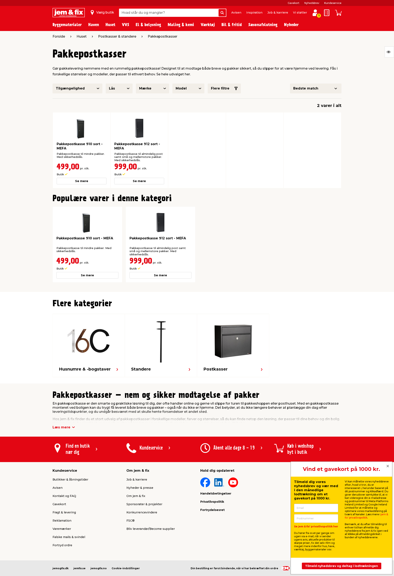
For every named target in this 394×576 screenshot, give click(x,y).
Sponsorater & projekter (144, 504)
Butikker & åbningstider (70, 479)
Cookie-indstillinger (126, 568)
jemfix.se (79, 568)
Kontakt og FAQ (64, 496)
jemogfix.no (98, 568)
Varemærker (62, 529)
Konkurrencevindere (141, 512)
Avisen (236, 12)
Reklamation (62, 520)
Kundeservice (332, 3)
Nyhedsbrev (311, 3)
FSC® (130, 520)
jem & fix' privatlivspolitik (366, 516)
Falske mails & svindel (69, 537)
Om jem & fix (135, 496)
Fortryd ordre (62, 545)
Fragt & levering (64, 512)
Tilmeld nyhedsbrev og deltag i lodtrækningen (341, 566)
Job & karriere (277, 12)
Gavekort (293, 3)
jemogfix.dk (61, 568)
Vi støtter (300, 12)
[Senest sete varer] (389, 52)
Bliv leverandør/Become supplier (150, 529)
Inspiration (254, 12)
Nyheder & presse (139, 488)
